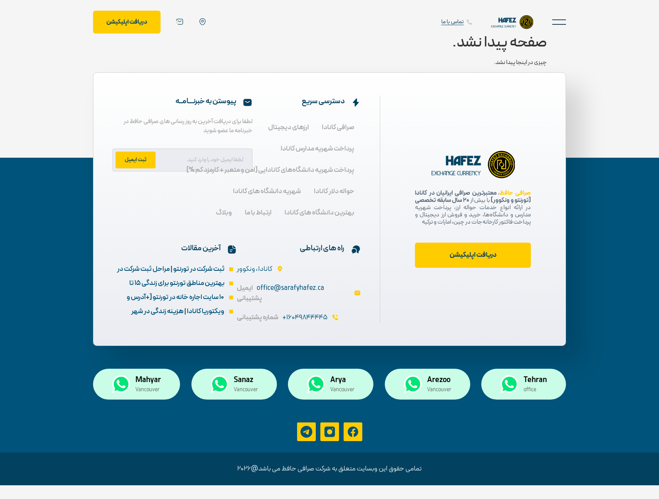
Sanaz (243, 380)
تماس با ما (452, 22)
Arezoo (438, 380)
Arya (338, 380)
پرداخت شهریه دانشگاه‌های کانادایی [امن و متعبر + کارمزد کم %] (270, 170)
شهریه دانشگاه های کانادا (267, 191)
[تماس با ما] (469, 22)
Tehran (535, 380)
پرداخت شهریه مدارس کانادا (317, 149)
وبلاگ (224, 213)
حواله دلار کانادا (334, 191)
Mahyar (148, 380)
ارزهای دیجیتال (288, 127)
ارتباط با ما (258, 213)
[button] (559, 22)
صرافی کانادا (338, 127)
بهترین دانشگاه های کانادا (319, 213)
